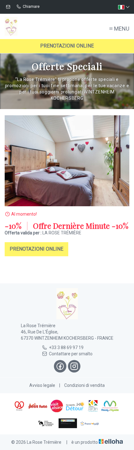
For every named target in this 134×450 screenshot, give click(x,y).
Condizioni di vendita (84, 385)
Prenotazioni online (67, 46)
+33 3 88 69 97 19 (66, 347)
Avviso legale (42, 385)
